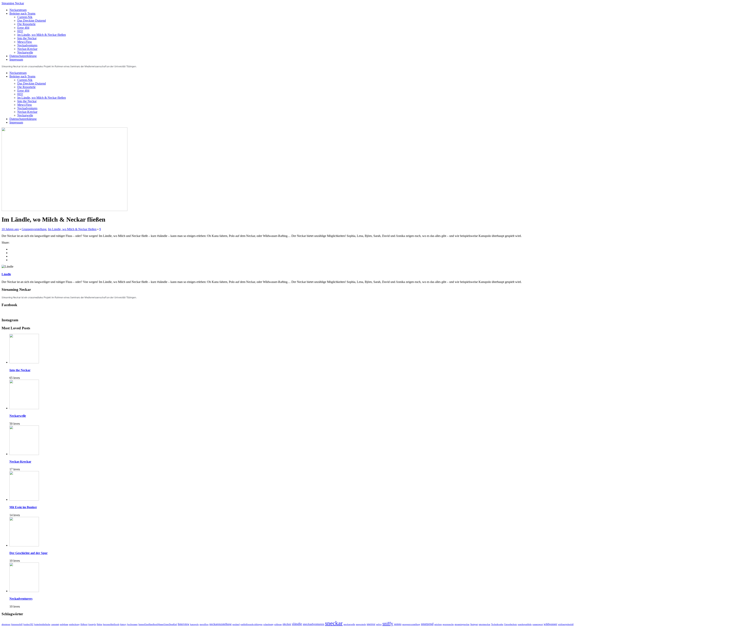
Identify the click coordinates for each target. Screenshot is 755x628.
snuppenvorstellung (411, 624)
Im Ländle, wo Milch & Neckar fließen (41, 34)
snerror (371, 624)
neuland (236, 624)
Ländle (6, 274)
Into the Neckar (27, 38)
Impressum (16, 59)
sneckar (334, 623)
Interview (183, 624)
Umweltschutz (510, 624)
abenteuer (6, 624)
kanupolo (194, 624)
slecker (287, 624)
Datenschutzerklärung (23, 56)
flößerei (83, 624)
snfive (379, 624)
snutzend (427, 624)
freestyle (92, 624)
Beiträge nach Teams (22, 13)
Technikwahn (497, 624)
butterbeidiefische (42, 624)
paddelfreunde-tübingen (251, 624)
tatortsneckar (484, 624)
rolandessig (268, 624)
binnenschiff (17, 624)
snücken (438, 624)
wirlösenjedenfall (566, 624)
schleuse (278, 624)
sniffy (387, 623)
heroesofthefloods (111, 624)
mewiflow (204, 624)
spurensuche (448, 624)
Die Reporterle (26, 24)
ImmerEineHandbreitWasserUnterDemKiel (157, 624)
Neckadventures (27, 45)
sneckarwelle (349, 624)
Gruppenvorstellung (34, 229)
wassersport (537, 624)
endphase (64, 624)
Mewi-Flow (24, 41)
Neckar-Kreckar (27, 49)
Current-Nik (24, 17)
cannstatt (55, 624)
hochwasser (132, 624)
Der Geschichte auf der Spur (28, 553)
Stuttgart (474, 624)
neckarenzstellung (220, 624)
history (123, 624)
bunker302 (28, 624)
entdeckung (74, 624)
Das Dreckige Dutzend (31, 20)
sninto (397, 624)
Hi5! (20, 31)
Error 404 (23, 27)
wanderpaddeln (525, 624)
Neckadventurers (20, 598)
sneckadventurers (313, 624)
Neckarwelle (25, 52)
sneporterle (361, 624)
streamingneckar (462, 624)
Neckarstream (18, 10)
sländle (297, 624)
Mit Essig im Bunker (23, 507)
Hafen (99, 624)
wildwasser (550, 624)
